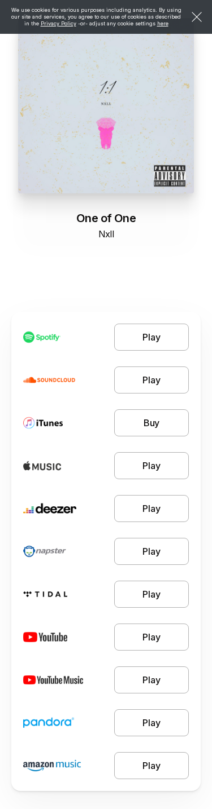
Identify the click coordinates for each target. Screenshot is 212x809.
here (162, 23)
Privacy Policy (58, 23)
